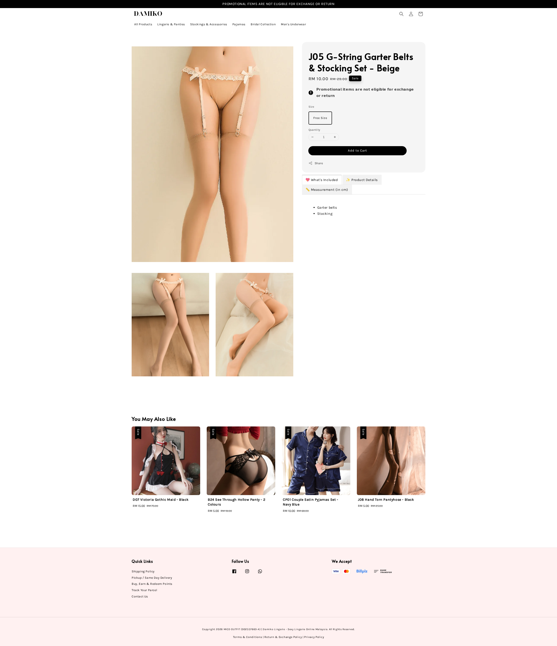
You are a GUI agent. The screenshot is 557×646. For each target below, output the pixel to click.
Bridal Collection (263, 24)
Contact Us (140, 596)
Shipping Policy (143, 571)
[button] (401, 14)
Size (311, 106)
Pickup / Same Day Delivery (152, 578)
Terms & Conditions (247, 637)
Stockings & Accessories (208, 24)
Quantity (314, 129)
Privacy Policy (314, 637)
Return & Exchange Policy (283, 637)
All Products (143, 24)
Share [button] (319, 163)
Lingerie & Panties (171, 24)
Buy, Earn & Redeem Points (152, 584)
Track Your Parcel (144, 590)
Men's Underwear (293, 24)
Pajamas (238, 24)
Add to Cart (357, 150)
